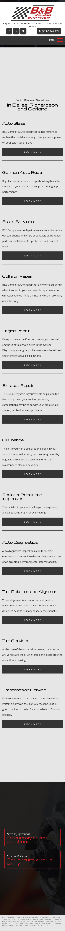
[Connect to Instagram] (16, 31)
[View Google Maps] (23, 31)
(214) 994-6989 (50, 31)
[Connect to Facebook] (9, 31)
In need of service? (29, 860)
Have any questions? (27, 838)
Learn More (32, 151)
